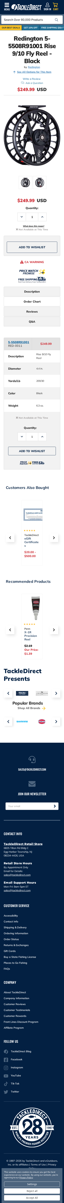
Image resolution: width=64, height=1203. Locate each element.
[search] (56, 20)
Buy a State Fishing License (20, 957)
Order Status (11, 939)
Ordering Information (16, 933)
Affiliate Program (14, 1027)
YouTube (16, 1075)
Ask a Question (34, 83)
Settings (32, 1184)
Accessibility (11, 915)
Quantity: (32, 208)
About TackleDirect (15, 992)
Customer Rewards (15, 1016)
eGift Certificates (31, 542)
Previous (8, 693)
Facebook (16, 1059)
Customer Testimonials (17, 1010)
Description (32, 291)
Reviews (32, 311)
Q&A (32, 321)
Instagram (17, 1067)
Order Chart (32, 301)
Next (56, 693)
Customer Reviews (15, 1004)
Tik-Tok (15, 1083)
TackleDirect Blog (21, 1051)
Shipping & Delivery (15, 927)
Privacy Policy (26, 1177)
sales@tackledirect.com (17, 874)
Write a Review (32, 78)
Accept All (32, 1197)
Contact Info (11, 921)
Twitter (15, 1091)
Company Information (16, 998)
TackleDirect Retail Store (23, 844)
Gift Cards (10, 951)
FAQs (7, 968)
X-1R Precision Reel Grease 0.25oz (30, 639)
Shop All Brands (29, 708)
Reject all (32, 1191)
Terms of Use (38, 1164)
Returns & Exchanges (16, 945)
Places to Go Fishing (15, 962)
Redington (34, 67)
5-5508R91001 (18, 342)
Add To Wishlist (32, 247)
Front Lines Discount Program (21, 1021)
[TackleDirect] (26, 7)
